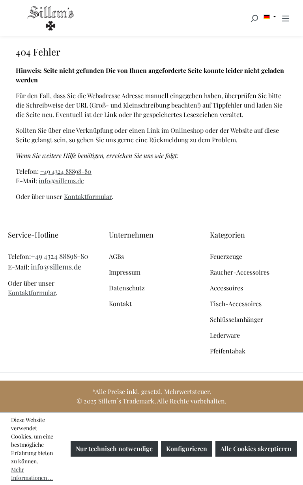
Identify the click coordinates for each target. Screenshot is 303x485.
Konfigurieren (186, 448)
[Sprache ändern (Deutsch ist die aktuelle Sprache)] (270, 17)
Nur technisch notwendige (114, 448)
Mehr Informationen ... (32, 473)
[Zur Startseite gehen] (50, 18)
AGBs (116, 256)
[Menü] (285, 18)
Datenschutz (127, 288)
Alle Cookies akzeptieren (256, 448)
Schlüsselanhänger (236, 319)
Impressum (124, 272)
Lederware (225, 335)
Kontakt (120, 303)
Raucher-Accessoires (239, 272)
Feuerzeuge (226, 256)
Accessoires (226, 288)
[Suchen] (254, 18)
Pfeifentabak (227, 351)
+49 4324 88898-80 (66, 171)
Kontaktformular (88, 196)
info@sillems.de (61, 181)
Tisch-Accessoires (236, 303)
